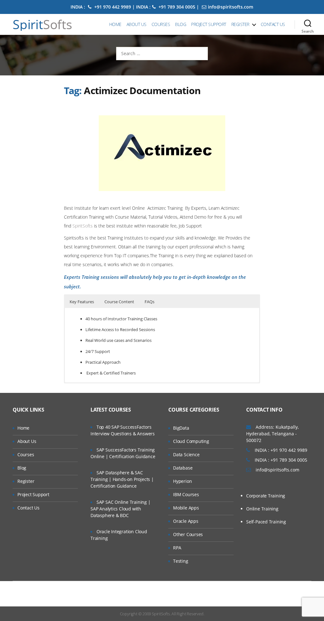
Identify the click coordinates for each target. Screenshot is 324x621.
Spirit (42, 24)
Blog (180, 24)
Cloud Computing (191, 441)
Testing (180, 561)
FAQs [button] (149, 301)
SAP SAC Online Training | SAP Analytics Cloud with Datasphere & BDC (120, 508)
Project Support (208, 24)
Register (240, 24)
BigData (181, 428)
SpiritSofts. (161, 614)
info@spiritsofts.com (230, 7)
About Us (136, 24)
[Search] (308, 24)
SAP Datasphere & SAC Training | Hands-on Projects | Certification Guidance (122, 479)
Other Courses (188, 534)
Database (182, 468)
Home (115, 24)
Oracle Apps (185, 521)
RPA (177, 548)
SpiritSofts (83, 226)
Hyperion (182, 481)
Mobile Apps (186, 508)
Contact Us (273, 24)
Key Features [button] (82, 301)
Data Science (186, 454)
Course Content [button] (119, 301)
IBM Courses (186, 494)
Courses (161, 24)
